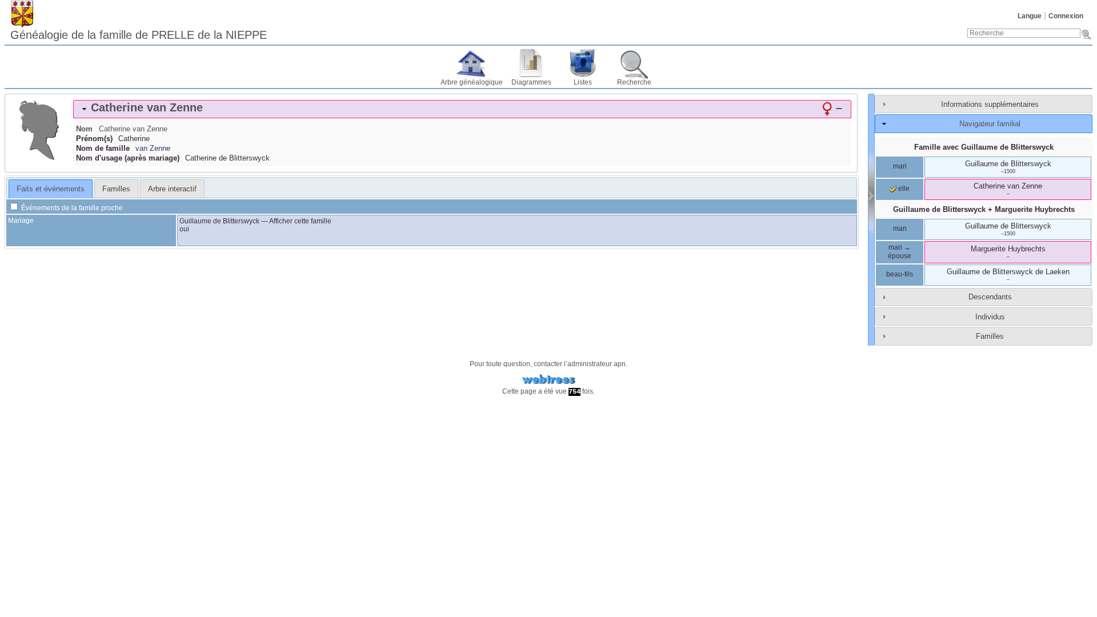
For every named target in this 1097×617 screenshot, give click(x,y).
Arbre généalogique (472, 82)
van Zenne (152, 148)
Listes (583, 82)
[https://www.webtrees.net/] (548, 380)
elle (903, 189)
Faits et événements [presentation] (51, 189)
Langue (1030, 16)
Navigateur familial (989, 123)
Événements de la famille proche (71, 208)
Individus (990, 316)
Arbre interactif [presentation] (172, 189)
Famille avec (984, 147)
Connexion (1065, 16)
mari (900, 166)
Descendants (990, 297)
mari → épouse (899, 252)
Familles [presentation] (116, 189)
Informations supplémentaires (990, 104)
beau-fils (899, 274)
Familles (990, 336)
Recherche (634, 82)
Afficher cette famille (300, 221)
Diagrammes (531, 82)
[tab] (462, 109)
